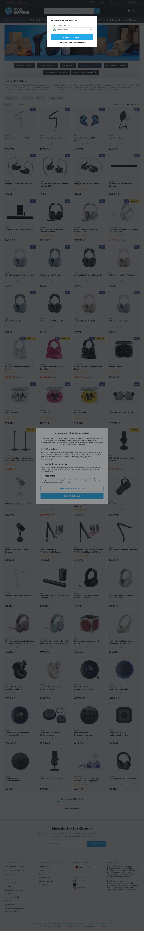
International (62, 30)
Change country (72, 37)
